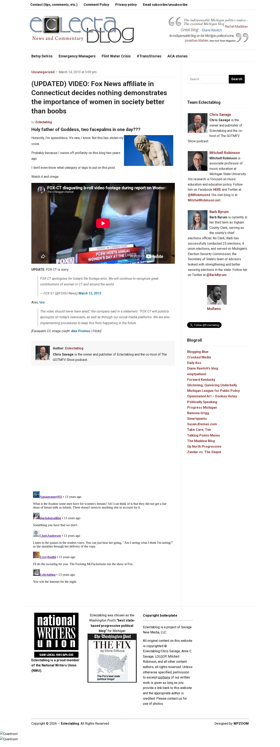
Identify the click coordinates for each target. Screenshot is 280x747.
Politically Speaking (202, 402)
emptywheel (196, 374)
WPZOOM (241, 723)
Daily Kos (194, 363)
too (42, 302)
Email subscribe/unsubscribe (165, 5)
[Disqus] (103, 429)
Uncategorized (43, 72)
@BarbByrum (216, 275)
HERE (217, 190)
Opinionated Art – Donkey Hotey (212, 396)
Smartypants (197, 419)
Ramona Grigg (198, 413)
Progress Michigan (202, 407)
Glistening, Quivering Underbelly (212, 385)
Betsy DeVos (41, 56)
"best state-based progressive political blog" (113, 625)
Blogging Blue (197, 352)
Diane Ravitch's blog (202, 368)
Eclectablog (43, 122)
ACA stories (177, 56)
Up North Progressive (204, 446)
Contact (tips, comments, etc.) (53, 5)
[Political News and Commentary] (81, 29)
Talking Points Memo (203, 435)
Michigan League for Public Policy (213, 391)
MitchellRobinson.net (204, 200)
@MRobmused (199, 195)
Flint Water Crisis (116, 56)
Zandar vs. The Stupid (204, 452)
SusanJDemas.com (202, 424)
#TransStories (149, 56)
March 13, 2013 (90, 293)
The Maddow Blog (201, 441)
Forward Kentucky (201, 380)
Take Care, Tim (199, 430)
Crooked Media (199, 357)
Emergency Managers (77, 56)
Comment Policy (96, 5)
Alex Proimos (80, 331)
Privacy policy (126, 5)
